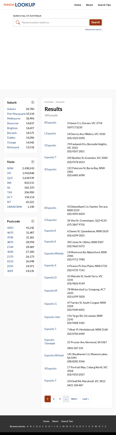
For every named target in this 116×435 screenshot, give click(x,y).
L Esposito (50, 133)
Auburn (11, 109)
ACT (10, 197)
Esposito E (50, 230)
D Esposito (51, 220)
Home (77, 4)
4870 (10, 242)
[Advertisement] (58, 60)
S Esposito (50, 145)
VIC (9, 173)
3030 (10, 251)
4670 (10, 232)
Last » (86, 398)
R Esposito (50, 169)
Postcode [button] (13, 221)
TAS (9, 192)
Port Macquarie (16, 113)
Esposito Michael (54, 355)
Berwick (12, 133)
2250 (10, 266)
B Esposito (50, 122)
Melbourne (13, 118)
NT (9, 202)
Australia (49, 102)
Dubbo (11, 137)
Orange (11, 142)
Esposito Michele (54, 253)
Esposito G (51, 303)
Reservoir (13, 123)
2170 (10, 256)
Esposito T (50, 157)
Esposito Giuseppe (50, 341)
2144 (10, 247)
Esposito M (51, 290)
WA (9, 182)
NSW (10, 168)
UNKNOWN (14, 206)
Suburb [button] (12, 102)
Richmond (13, 147)
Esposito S (50, 265)
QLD (10, 178)
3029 (10, 271)
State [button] (10, 162)
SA (8, 187)
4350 (10, 227)
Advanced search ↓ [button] (94, 29)
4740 (10, 237)
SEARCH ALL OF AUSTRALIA (27, 15)
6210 (10, 261)
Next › (74, 398)
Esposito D (51, 277)
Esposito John (52, 317)
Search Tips (104, 4)
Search (95, 22)
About (89, 4)
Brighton (12, 128)
